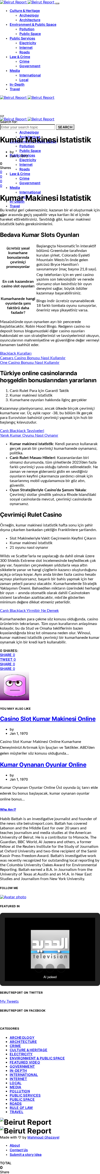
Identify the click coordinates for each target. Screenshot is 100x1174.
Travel (15, 89)
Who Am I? (8, 809)
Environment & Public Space (33, 24)
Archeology (29, 15)
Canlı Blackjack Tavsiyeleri (22, 431)
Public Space (30, 34)
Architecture (29, 20)
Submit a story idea (26, 1154)
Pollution (26, 29)
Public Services (22, 38)
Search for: (8, 122)
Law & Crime (20, 57)
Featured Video (25, 1062)
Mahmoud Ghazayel (43, 1137)
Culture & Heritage (25, 10)
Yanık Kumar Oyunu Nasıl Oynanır (29, 435)
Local (23, 80)
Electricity (27, 43)
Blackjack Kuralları (16, 353)
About (15, 1145)
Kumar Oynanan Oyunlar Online (43, 764)
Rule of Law (21, 1108)
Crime (24, 61)
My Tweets (9, 1001)
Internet (26, 47)
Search (65, 127)
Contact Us (19, 1150)
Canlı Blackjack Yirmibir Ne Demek (29, 611)
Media (15, 70)
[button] (38, 968)
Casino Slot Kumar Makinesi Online (47, 718)
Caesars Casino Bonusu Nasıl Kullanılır (33, 358)
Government (29, 66)
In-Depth (17, 84)
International (30, 75)
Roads (24, 52)
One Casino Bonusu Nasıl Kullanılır (29, 363)
